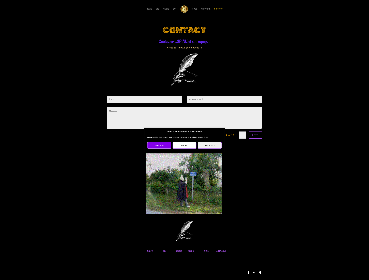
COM (175, 9)
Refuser (184, 145)
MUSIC (166, 9)
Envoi (255, 135)
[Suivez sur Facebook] (248, 272)
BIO (157, 9)
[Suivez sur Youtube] (254, 272)
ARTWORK (205, 9)
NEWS (149, 9)
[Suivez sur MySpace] (260, 272)
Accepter (159, 145)
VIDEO (194, 9)
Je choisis (210, 145)
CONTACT (218, 9)
